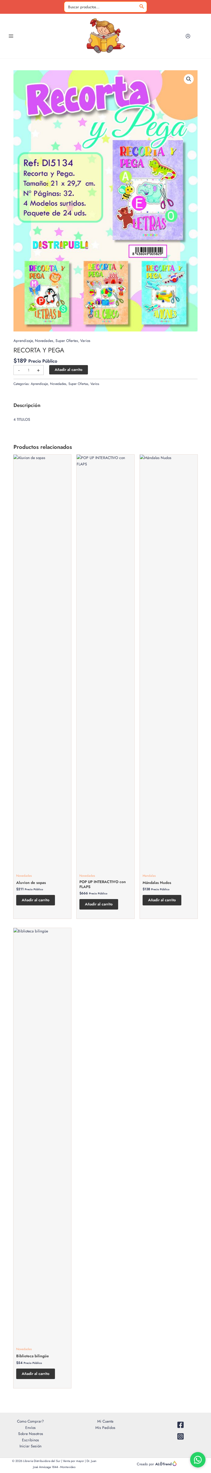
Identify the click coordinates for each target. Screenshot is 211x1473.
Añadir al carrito (68, 369)
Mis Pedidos (105, 1427)
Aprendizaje (23, 340)
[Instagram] (180, 1436)
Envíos (30, 1427)
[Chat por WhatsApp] (198, 1459)
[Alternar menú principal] (10, 36)
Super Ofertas (66, 340)
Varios (85, 340)
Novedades (44, 340)
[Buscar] (141, 7)
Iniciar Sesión (30, 1446)
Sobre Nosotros (30, 1433)
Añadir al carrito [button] (35, 900)
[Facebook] (180, 1425)
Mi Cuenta (105, 1421)
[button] (189, 79)
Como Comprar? (30, 1421)
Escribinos (30, 1440)
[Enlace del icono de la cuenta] (187, 36)
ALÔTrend (163, 1464)
